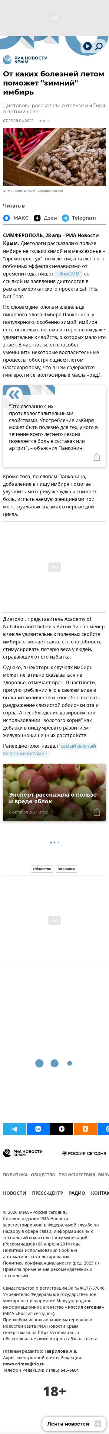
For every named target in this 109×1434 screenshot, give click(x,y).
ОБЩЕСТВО (43, 1175)
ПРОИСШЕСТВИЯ (76, 1175)
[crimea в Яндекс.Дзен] (61, 1129)
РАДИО (77, 1194)
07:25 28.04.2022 (18, 120)
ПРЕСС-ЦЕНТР (47, 1194)
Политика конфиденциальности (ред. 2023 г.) (51, 1263)
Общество (42, 869)
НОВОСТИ (14, 1194)
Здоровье (66, 869)
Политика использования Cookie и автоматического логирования (40, 1254)
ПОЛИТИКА (15, 1175)
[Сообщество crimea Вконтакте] (38, 1129)
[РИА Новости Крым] (25, 60)
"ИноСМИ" (68, 274)
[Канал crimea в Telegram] (14, 1129)
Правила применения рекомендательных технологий (47, 1273)
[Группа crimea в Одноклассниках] (85, 1129)
